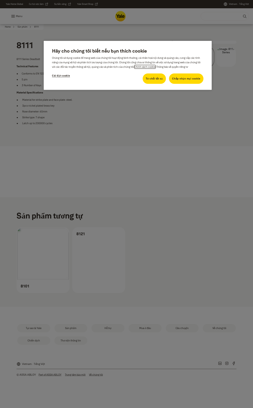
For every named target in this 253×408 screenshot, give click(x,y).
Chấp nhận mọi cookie (186, 78)
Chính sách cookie (144, 66)
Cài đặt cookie (61, 75)
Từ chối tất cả (154, 78)
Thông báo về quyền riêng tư (172, 66)
